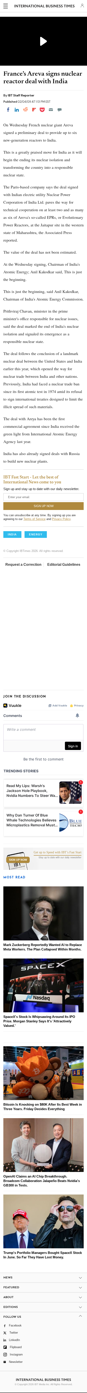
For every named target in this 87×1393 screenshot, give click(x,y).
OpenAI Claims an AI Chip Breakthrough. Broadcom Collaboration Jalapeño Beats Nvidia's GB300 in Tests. (41, 1180)
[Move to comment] (60, 110)
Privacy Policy (61, 519)
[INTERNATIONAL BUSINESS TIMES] (44, 7)
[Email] (51, 110)
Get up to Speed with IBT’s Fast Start (57, 852)
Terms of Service (34, 519)
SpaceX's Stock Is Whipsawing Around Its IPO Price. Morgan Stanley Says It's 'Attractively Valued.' (39, 1021)
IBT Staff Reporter (21, 95)
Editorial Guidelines (63, 564)
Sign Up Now (18, 859)
